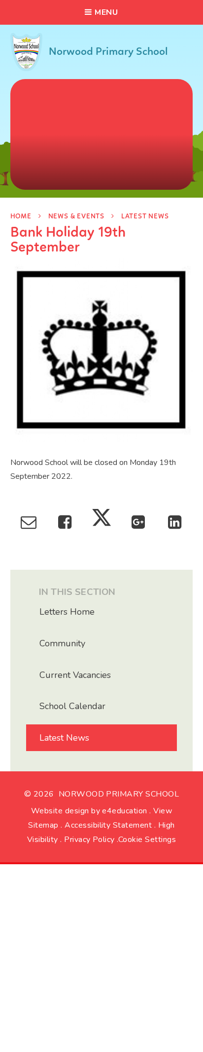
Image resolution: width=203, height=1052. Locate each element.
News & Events (76, 216)
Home (21, 216)
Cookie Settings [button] (147, 839)
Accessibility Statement (108, 825)
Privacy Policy (89, 839)
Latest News (145, 216)
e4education (124, 810)
